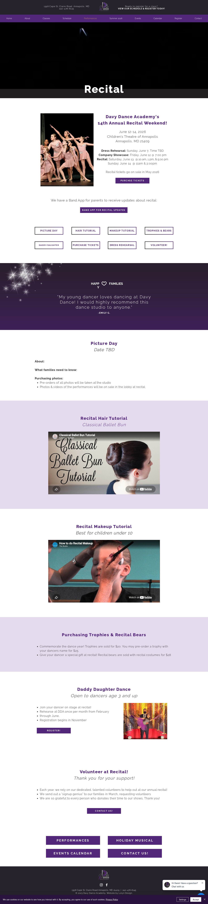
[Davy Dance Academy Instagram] (101, 885)
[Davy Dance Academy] (107, 885)
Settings (182, 899)
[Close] (204, 899)
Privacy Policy (112, 899)
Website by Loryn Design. (120, 893)
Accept (196, 899)
